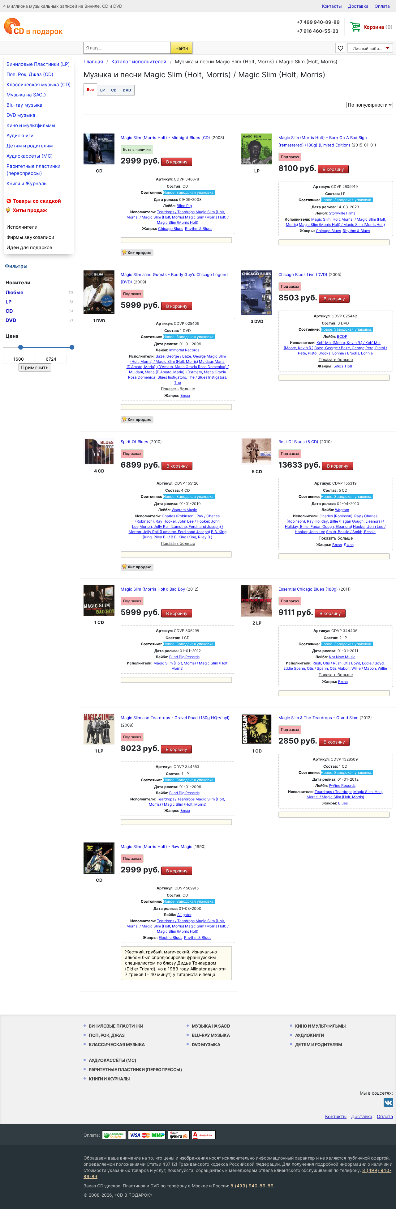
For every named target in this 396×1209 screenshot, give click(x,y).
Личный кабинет (369, 48)
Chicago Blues (170, 228)
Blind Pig (184, 205)
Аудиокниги (19, 135)
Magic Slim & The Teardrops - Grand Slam (318, 717)
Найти (181, 48)
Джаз (349, 544)
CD (114, 90)
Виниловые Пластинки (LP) (38, 64)
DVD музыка (20, 115)
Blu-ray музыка (24, 105)
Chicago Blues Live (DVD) (303, 274)
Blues (343, 803)
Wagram (342, 509)
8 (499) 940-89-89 (251, 1185)
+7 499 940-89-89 (318, 22)
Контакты (332, 6)
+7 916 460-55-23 (317, 31)
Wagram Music (184, 509)
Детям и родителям (29, 146)
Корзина (378, 27)
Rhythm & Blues (198, 228)
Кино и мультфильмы (30, 125)
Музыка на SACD (26, 95)
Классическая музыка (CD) (38, 84)
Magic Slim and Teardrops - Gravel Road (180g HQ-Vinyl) (175, 717)
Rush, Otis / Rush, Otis (331, 663)
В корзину (176, 161)
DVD (127, 90)
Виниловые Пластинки (116, 1026)
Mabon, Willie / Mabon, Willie (362, 668)
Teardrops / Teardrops (176, 212)
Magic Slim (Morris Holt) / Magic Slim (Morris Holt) (342, 224)
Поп (348, 366)
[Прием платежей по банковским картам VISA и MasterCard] (147, 1135)
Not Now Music (342, 657)
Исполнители (21, 227)
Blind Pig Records (184, 657)
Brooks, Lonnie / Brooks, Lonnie (345, 353)
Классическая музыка (117, 1044)
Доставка (358, 6)
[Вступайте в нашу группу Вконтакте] (388, 1102)
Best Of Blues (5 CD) (299, 441)
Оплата (382, 6)
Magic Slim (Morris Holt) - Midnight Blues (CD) (166, 137)
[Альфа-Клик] (204, 1135)
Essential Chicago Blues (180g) (308, 589)
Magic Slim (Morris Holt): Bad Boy (153, 589)
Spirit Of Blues (135, 441)
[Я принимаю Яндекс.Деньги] (179, 1135)
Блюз (185, 395)
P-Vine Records (342, 785)
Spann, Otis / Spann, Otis (315, 668)
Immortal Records (184, 350)
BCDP (342, 336)
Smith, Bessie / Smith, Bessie (351, 531)
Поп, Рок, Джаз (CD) (30, 74)
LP (102, 90)
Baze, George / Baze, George (181, 356)
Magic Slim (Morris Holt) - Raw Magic (157, 846)
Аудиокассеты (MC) (29, 156)
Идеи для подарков (29, 247)
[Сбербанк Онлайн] (114, 1135)
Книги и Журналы (27, 183)
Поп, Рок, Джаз (106, 1035)
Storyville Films (342, 213)
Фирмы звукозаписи (30, 237)
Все (90, 89)
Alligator (184, 914)
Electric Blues (170, 937)
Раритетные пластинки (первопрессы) (33, 169)
